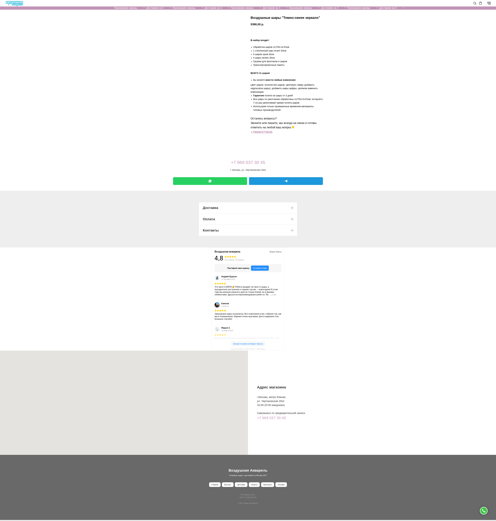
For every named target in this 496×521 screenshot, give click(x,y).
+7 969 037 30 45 (271, 418)
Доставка (241, 485)
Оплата (254, 485)
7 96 (238, 162)
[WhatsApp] (210, 181)
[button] (474, 3)
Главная (215, 485)
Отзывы (281, 485)
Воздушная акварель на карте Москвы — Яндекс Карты (248, 349)
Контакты (268, 485)
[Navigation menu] (489, 3)
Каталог (227, 485)
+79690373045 (261, 132)
